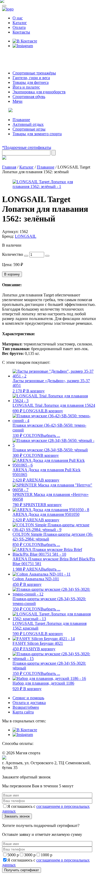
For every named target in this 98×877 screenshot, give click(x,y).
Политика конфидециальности (26, 773)
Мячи (17, 101)
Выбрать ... (50, 435)
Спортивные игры (29, 129)
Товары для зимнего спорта (37, 134)
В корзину (12, 274)
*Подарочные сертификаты (26, 147)
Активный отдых (28, 124)
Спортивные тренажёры (34, 73)
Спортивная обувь (29, 96)
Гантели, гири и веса (31, 77)
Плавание (21, 119)
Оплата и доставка (29, 702)
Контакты (21, 32)
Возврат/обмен (26, 707)
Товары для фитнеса (31, 82)
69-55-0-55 (18, 55)
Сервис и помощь (28, 698)
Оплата (19, 27)
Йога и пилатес (26, 87)
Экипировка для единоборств (39, 92)
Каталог (20, 22)
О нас (18, 18)
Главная (9, 167)
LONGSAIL (25, 236)
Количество (12, 254)
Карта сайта (23, 712)
